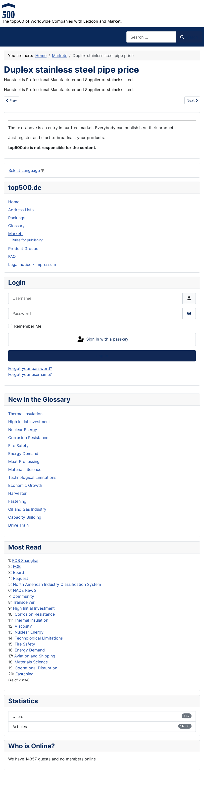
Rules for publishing (28, 240)
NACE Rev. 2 (25, 590)
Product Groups (23, 248)
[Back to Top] (195, 789)
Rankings (16, 217)
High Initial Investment (34, 608)
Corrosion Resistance (35, 614)
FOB (17, 566)
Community (23, 596)
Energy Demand (30, 650)
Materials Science (31, 661)
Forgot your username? (30, 374)
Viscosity (23, 626)
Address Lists (21, 209)
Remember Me (27, 326)
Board (18, 572)
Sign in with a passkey (106, 339)
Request (20, 578)
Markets (15, 233)
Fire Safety (25, 644)
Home (13, 201)
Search (191, 37)
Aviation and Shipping (34, 655)
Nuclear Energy (29, 632)
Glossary (16, 225)
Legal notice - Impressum (32, 264)
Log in (102, 355)
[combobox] (151, 37)
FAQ (12, 256)
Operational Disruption (36, 667)
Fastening (24, 673)
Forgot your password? (30, 368)
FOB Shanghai (25, 560)
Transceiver (24, 602)
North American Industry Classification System (57, 584)
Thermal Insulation (31, 620)
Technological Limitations (39, 638)
